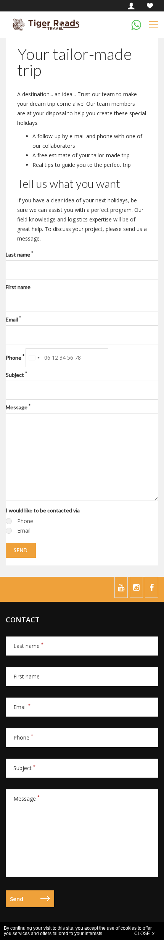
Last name (19, 254)
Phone (15, 357)
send (21, 550)
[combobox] (34, 358)
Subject (16, 374)
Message (18, 407)
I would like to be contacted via (43, 510)
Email (13, 319)
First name (18, 287)
